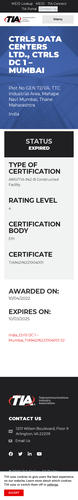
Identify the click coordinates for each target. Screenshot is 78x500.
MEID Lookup (22, 4)
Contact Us (48, 9)
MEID (40, 4)
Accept (13, 492)
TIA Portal (29, 9)
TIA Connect (57, 4)
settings (52, 485)
